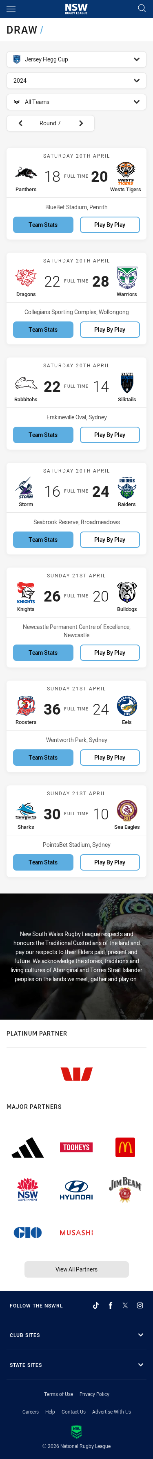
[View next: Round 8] (84, 123)
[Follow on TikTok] (96, 1305)
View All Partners (76, 1269)
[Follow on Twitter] (125, 1305)
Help (50, 1411)
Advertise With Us (111, 1411)
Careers (30, 1411)
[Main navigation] (11, 9)
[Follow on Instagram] (140, 1305)
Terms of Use (58, 1394)
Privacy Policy (94, 1394)
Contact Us (74, 1411)
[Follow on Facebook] (110, 1305)
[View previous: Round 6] (16, 123)
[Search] (141, 9)
